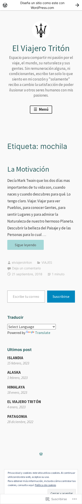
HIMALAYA (16, 387)
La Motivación (28, 169)
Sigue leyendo (21, 246)
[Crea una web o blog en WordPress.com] (41, 454)
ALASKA (14, 372)
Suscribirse (61, 296)
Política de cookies (45, 485)
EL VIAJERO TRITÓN (24, 401)
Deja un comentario (26, 268)
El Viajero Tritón (41, 48)
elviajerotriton (22, 262)
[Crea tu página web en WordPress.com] (41, 5)
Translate (42, 332)
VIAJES (46, 262)
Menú (43, 109)
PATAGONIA (17, 416)
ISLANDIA (15, 357)
